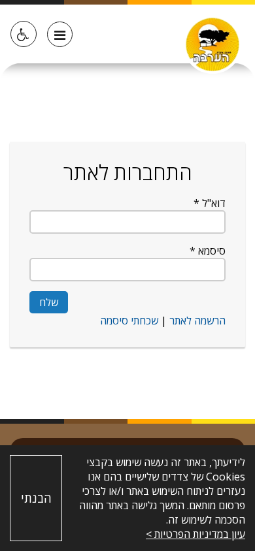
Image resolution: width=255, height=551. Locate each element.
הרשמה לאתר (196, 320)
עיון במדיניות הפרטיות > (195, 534)
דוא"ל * (210, 203)
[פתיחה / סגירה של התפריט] (60, 34)
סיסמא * (208, 251)
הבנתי (36, 498)
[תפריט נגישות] (23, 34)
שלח (48, 302)
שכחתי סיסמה (129, 320)
